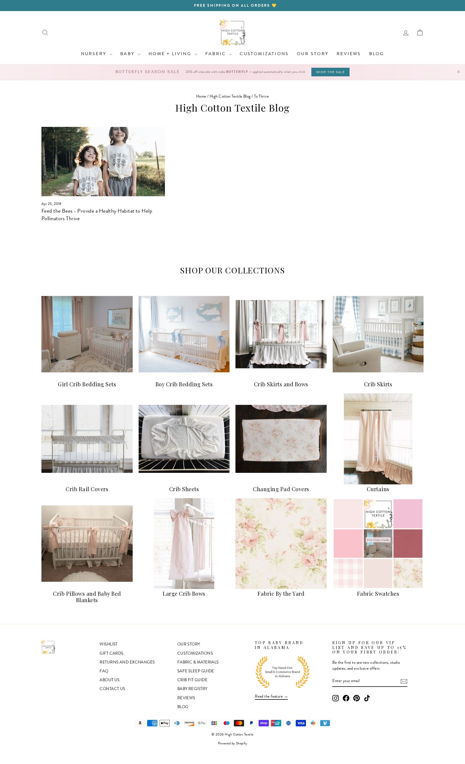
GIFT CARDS (112, 653)
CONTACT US (112, 689)
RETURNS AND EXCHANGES (127, 662)
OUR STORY (313, 54)
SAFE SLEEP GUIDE (195, 671)
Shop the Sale (330, 72)
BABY (128, 54)
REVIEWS (349, 54)
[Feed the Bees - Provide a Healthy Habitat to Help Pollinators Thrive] (103, 161)
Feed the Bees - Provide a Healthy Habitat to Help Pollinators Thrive (96, 214)
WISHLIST (109, 644)
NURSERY (94, 54)
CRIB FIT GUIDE (192, 680)
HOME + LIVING (171, 54)
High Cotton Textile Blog (230, 96)
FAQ (104, 671)
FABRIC (216, 54)
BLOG (376, 54)
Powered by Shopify (232, 743)
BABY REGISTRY (192, 689)
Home (201, 96)
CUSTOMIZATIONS (264, 54)
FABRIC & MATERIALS (198, 662)
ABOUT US (110, 680)
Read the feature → (271, 696)
